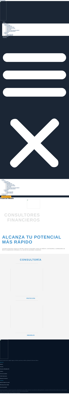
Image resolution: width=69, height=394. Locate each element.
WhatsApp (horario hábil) (4, 384)
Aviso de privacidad (3, 387)
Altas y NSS (8, 29)
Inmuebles (6, 32)
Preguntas (5, 37)
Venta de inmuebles (3, 373)
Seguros (6, 33)
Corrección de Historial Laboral (12, 30)
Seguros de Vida (9, 34)
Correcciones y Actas (10, 28)
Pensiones (6, 24)
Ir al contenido (2, 0)
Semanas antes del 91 (10, 31)
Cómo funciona (5, 36)
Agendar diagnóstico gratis (5, 382)
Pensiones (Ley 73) (10, 27)
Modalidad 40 (9, 26)
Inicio (3, 179)
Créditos (1, 371)
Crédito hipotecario (3, 376)
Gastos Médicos (9, 35)
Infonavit (1, 366)
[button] (34, 108)
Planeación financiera (4, 378)
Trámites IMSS (7, 25)
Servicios (3, 180)
